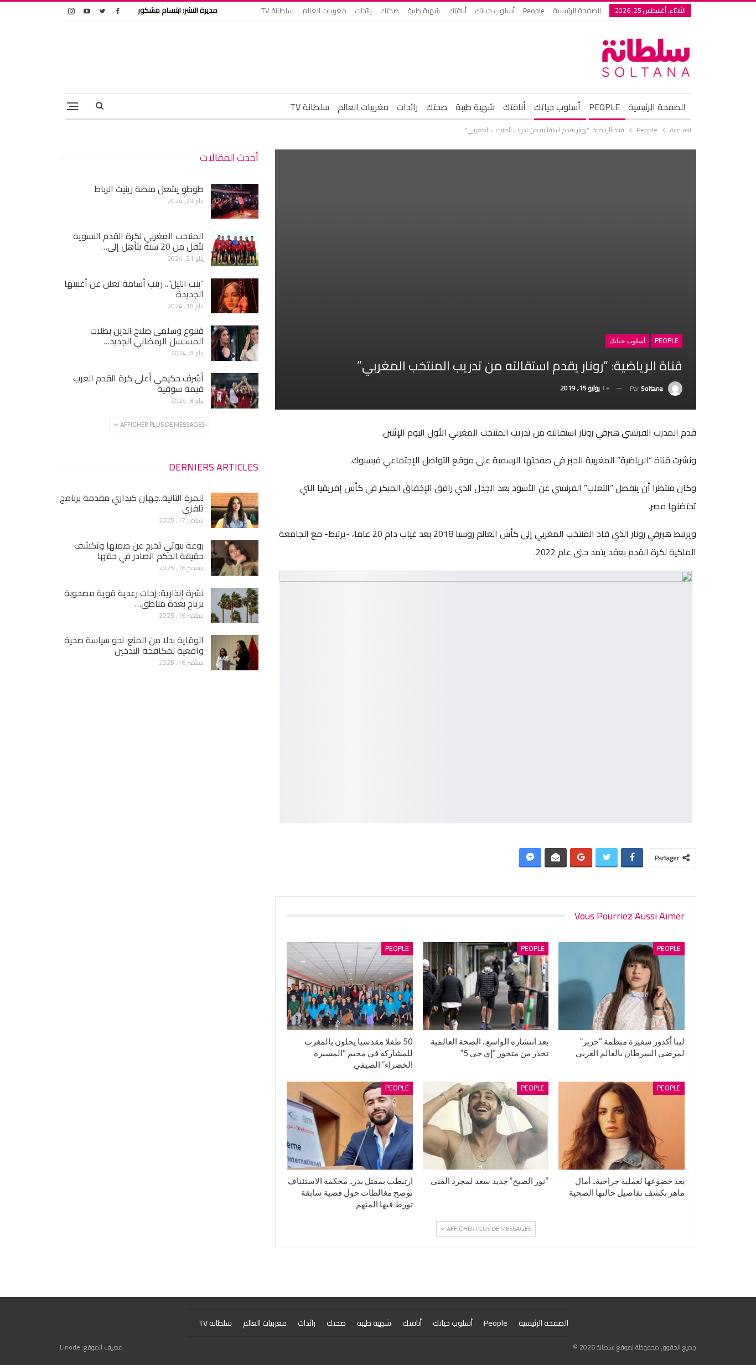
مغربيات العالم (324, 10)
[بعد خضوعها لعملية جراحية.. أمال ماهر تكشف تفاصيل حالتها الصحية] (621, 1126)
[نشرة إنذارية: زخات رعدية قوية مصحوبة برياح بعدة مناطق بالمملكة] (234, 605)
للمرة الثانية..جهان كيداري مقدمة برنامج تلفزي (132, 502)
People (534, 10)
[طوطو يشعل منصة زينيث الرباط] (234, 201)
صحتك (389, 10)
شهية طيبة (423, 10)
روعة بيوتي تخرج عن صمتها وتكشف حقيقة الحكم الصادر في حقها (139, 550)
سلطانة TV (277, 10)
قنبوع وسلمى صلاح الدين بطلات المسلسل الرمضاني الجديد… (147, 335)
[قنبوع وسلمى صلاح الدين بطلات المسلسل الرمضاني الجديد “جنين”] (234, 343)
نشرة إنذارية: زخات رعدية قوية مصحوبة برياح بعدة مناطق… (134, 598)
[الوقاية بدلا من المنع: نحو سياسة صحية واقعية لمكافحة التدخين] (234, 652)
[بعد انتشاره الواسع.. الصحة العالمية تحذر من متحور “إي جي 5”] (486, 986)
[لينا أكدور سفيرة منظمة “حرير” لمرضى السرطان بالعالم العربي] (621, 986)
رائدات (363, 10)
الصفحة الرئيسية (577, 10)
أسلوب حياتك (495, 10)
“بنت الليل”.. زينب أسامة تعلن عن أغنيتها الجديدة (134, 288)
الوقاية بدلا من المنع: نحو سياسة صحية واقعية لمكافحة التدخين (134, 645)
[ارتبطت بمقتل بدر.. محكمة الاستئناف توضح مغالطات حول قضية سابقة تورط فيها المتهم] (350, 1126)
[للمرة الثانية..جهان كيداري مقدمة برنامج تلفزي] (234, 510)
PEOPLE (604, 107)
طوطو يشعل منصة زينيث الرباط (149, 188)
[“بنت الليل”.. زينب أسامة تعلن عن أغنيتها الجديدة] (234, 296)
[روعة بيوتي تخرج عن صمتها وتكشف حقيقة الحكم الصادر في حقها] (234, 558)
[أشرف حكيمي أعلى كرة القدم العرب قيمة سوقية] (234, 391)
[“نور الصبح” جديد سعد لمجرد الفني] (486, 1126)
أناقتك (457, 10)
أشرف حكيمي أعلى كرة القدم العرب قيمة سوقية (138, 383)
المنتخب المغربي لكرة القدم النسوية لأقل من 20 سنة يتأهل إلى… (138, 241)
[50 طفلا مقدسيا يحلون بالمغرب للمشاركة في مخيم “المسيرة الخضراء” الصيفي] (350, 986)
